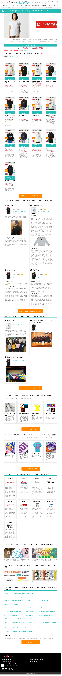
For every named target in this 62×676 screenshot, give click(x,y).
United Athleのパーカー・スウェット (10, 487)
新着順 (17, 56)
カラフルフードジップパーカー (23, 77)
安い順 (9, 56)
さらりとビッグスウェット (23, 144)
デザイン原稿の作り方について (23, 412)
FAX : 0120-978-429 (7, 661)
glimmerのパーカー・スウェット (37, 487)
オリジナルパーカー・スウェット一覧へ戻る (30, 195)
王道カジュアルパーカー (51, 111)
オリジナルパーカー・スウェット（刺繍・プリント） (19, 7)
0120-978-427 (24, 3)
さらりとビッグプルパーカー (51, 144)
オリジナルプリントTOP (6, 7)
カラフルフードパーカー (10, 111)
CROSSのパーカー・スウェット (24, 509)
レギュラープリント (23, 451)
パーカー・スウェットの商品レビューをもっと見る (30, 311)
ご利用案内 (30, 642)
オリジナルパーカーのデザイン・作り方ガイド (10, 412)
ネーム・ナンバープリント (37, 451)
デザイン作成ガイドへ (30, 429)
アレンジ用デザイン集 (51, 412)
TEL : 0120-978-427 (7, 659)
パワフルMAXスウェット (23, 111)
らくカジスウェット (10, 144)
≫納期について (26, 50)
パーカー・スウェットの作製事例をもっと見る (30, 388)
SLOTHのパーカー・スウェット (10, 531)
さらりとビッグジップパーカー (10, 176)
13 (42, 53)
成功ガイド (56, 5)
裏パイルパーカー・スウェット (34, 7)
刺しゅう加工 (51, 451)
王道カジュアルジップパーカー (10, 77)
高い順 (13, 56)
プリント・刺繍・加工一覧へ (30, 468)
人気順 (5, 56)
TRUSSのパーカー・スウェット (51, 487)
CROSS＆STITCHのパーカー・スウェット (37, 509)
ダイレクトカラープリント (10, 451)
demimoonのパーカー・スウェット (10, 509)
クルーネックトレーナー (37, 77)
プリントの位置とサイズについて (37, 412)
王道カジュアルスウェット (37, 111)
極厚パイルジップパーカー (51, 77)
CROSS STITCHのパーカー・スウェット (51, 509)
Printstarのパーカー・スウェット (24, 487)
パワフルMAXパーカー (37, 144)
